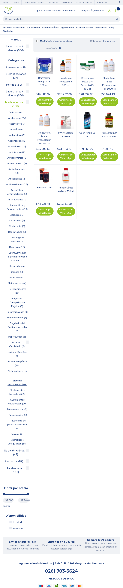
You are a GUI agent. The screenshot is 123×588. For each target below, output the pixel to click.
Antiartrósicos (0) (17, 140)
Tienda (15, 2)
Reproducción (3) (17, 336)
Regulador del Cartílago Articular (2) (17, 327)
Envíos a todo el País (22, 541)
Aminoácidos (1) (17, 112)
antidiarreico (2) (17, 152)
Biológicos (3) (17, 215)
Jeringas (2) (17, 272)
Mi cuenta (67, 2)
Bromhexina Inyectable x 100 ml (65, 81)
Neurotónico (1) (17, 277)
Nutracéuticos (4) (17, 283)
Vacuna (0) (17, 434)
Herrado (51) (14, 84)
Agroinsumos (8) (16, 67)
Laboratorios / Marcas (34, 2)
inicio (5, 2)
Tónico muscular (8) (17, 409)
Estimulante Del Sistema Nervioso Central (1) (17, 256)
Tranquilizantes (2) (17, 415)
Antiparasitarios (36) (17, 184)
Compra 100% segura (100, 540)
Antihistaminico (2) (17, 163)
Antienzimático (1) (17, 158)
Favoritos (53, 2)
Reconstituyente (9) (17, 312)
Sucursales (102, 2)
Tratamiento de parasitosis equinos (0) (17, 424)
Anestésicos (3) (17, 123)
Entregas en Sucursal (61, 541)
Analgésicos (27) (17, 118)
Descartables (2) (17, 232)
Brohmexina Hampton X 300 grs (44, 81)
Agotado (18, 528)
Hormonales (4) (17, 266)
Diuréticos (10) (17, 247)
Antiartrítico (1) (17, 135)
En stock (17, 522)
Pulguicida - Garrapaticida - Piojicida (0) (17, 302)
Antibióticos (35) (17, 146)
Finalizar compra (84, 2)
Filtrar (6, 506)
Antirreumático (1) (17, 199)
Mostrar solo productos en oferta (56, 41)
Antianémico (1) (17, 129)
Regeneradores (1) (17, 317)
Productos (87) (14, 461)
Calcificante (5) (17, 220)
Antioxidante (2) (17, 178)
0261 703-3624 (61, 571)
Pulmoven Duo (44, 187)
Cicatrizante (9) (17, 226)
